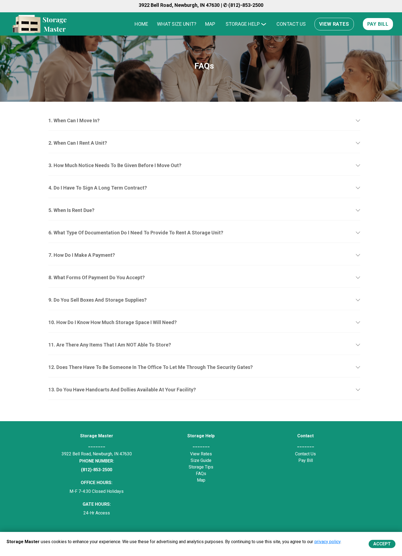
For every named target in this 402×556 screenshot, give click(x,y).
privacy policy (327, 541)
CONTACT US (291, 24)
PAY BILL (378, 24)
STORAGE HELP (243, 24)
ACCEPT (382, 543)
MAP (210, 24)
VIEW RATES (334, 24)
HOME (141, 24)
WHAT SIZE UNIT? (176, 24)
